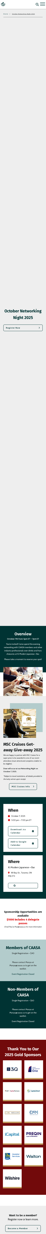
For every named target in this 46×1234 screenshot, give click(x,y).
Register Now (13, 328)
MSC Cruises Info (21, 786)
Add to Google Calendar (18, 843)
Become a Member (18, 1228)
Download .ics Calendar (18, 831)
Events (5, 14)
